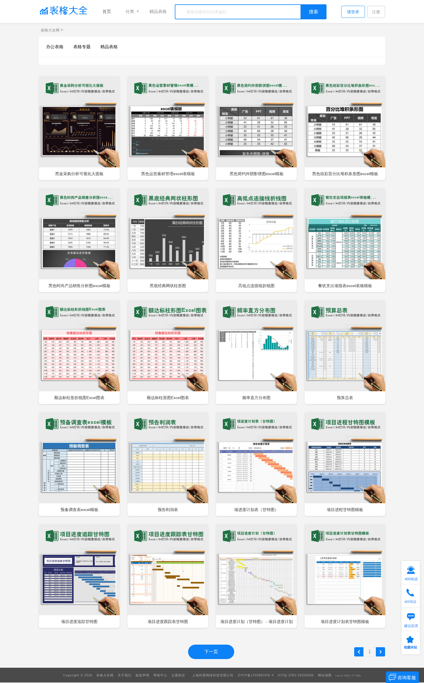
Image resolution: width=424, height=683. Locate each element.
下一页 (211, 651)
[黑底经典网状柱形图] (167, 240)
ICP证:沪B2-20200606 (296, 675)
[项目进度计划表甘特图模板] (345, 576)
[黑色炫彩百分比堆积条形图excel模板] (345, 128)
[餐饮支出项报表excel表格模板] (345, 240)
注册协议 (178, 675)
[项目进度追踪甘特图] (79, 576)
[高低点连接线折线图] (256, 240)
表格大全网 (51, 30)
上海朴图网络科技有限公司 (213, 675)
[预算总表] (345, 352)
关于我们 (125, 675)
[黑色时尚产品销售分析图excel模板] (79, 240)
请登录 (353, 12)
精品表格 (158, 11)
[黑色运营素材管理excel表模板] (167, 128)
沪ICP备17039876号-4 (256, 675)
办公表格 (54, 46)
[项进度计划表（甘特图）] (256, 464)
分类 (129, 11)
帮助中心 (160, 675)
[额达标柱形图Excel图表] (167, 352)
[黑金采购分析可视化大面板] (79, 128)
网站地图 (325, 675)
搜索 (313, 11)
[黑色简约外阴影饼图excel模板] (256, 128)
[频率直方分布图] (256, 352)
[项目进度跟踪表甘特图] (167, 576)
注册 (376, 12)
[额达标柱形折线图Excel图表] (79, 352)
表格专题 (82, 46)
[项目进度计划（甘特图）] (256, 576)
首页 (106, 11)
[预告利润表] (167, 464)
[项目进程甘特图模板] (345, 464)
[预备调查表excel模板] (79, 464)
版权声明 (142, 675)
